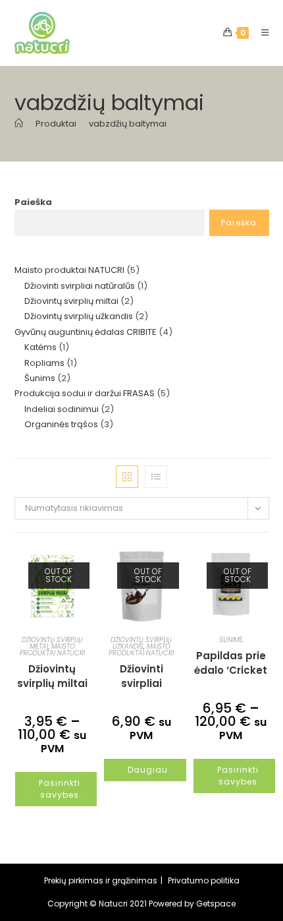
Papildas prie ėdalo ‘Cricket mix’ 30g (230, 662)
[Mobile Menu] (260, 32)
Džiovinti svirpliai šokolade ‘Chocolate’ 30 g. (141, 676)
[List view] (156, 476)
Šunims (231, 640)
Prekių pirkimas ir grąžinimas (100, 880)
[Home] (18, 123)
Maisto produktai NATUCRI (52, 649)
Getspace (216, 903)
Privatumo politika (204, 880)
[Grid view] (127, 476)
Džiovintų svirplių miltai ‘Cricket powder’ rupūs (52, 676)
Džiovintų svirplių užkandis (141, 643)
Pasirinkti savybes (59, 788)
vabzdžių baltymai (128, 123)
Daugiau (148, 769)
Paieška (33, 202)
